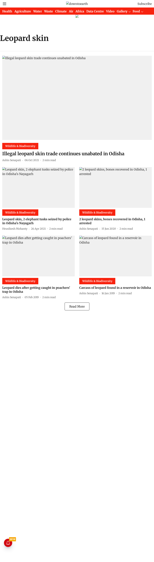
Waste (48, 11)
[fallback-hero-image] (77, 98)
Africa (79, 11)
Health (7, 11)
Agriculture (22, 11)
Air (71, 11)
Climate (61, 11)
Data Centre (95, 11)
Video (110, 11)
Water (37, 11)
